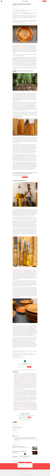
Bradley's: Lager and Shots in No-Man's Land (20, 451)
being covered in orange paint (22, 374)
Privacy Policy (30, 464)
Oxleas (31, 93)
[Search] (40, 1)
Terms (26, 471)
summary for (16, 394)
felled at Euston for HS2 (30, 288)
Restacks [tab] (17, 429)
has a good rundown (23, 400)
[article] (25, 448)
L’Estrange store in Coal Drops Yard (20, 169)
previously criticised (17, 407)
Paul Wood (32, 10)
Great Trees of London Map (21, 13)
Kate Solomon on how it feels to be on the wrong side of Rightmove (20, 447)
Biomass (24, 62)
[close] (31, 453)
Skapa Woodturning (24, 207)
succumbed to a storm (30, 149)
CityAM (23, 404)
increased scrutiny (29, 63)
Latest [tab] (15, 444)
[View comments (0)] (19, 449)
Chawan (34, 272)
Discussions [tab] (18, 444)
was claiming (23, 381)
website (18, 352)
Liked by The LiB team (17, 436)
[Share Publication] (41, 1)
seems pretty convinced (22, 382)
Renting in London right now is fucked (18, 446)
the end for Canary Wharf (27, 380)
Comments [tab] (14, 429)
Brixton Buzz (19, 394)
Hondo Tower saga (23, 390)
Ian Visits (19, 400)
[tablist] (16, 429)
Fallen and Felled (29, 137)
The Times (34, 383)
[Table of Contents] (0, 238)
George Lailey (29, 275)
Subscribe (44, 1)
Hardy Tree (19, 149)
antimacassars (35, 334)
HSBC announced (21, 375)
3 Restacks (20, 422)
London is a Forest (33, 12)
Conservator (24, 105)
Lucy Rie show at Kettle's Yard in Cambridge (19, 270)
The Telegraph (16, 384)
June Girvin (15, 435)
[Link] (11, 71)
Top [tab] (13, 444)
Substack (22, 474)
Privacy (25, 471)
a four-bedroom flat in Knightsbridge (26, 408)
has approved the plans (26, 396)
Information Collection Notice (25, 464)
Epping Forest (18, 104)
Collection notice (30, 471)
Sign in (48, 1)
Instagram (24, 352)
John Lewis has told (19, 404)
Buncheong (16, 273)
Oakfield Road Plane (21, 47)
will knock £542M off (30, 377)
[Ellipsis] (37, 435)
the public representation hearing (18, 391)
